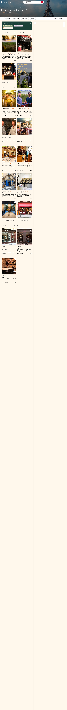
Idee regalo (13, 2)
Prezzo (13, 18)
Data (3, 18)
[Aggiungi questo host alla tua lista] (15, 36)
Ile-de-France (15, 7)
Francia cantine (8, 7)
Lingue (18, 18)
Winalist (2, 7)
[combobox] (33, 2)
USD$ (57, 2)
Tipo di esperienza (25, 18)
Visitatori (8, 18)
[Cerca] (42, 2)
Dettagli (32, 18)
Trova (15, 60)
